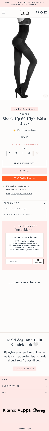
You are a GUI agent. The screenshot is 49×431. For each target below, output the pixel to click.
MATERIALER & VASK (15, 209)
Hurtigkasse (29, 178)
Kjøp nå (24, 171)
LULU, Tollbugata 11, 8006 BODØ (19, 194)
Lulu (5, 379)
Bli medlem (38, 261)
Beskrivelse (11, 203)
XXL (37, 153)
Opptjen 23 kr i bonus (24, 109)
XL (29, 153)
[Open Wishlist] (41, 12)
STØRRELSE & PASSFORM (18, 214)
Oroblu (24, 114)
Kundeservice (11, 386)
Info (5, 393)
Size (24, 148)
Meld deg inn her (24, 369)
